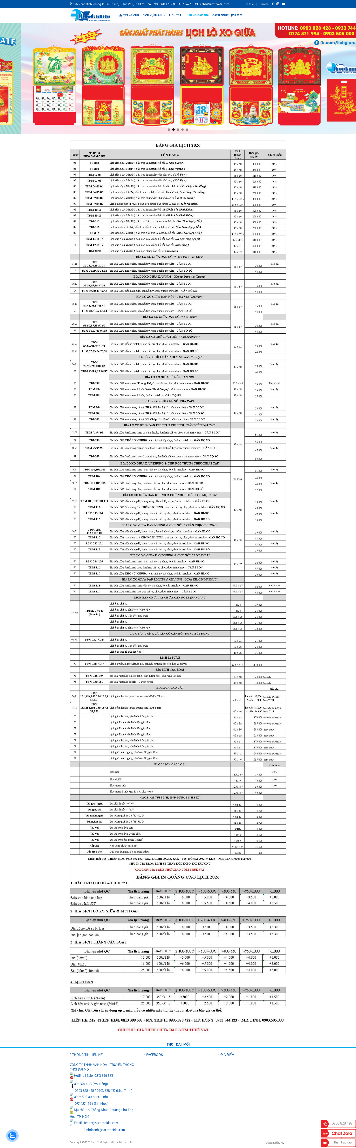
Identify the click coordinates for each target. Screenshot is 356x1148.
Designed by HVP (276, 1142)
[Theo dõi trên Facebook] (273, 4)
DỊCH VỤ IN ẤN (152, 15)
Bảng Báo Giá (199, 15)
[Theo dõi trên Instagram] (278, 4)
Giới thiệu (249, 4)
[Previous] (12, 78)
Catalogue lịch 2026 (227, 15)
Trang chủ (131, 15)
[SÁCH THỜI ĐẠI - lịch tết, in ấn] (90, 15)
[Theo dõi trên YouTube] (283, 4)
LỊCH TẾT (175, 15)
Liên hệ (263, 4)
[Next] (343, 78)
